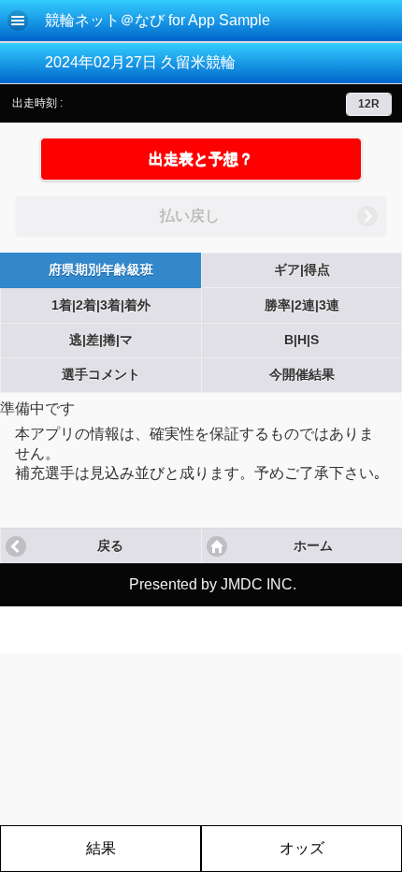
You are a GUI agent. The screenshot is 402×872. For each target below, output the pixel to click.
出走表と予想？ (201, 159)
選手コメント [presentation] (101, 375)
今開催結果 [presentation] (302, 375)
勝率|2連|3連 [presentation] (302, 305)
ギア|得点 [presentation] (302, 270)
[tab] (100, 270)
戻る (110, 546)
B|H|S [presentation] (301, 340)
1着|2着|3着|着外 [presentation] (101, 305)
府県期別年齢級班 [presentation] (101, 270)
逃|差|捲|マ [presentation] (101, 340)
